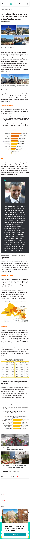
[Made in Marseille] (15, 3)
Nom (2, 494)
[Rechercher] (2, 4)
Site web (3, 506)
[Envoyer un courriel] (5, 47)
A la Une (10, 9)
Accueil (5, 9)
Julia (4, 47)
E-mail (3, 500)
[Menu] (27, 4)
